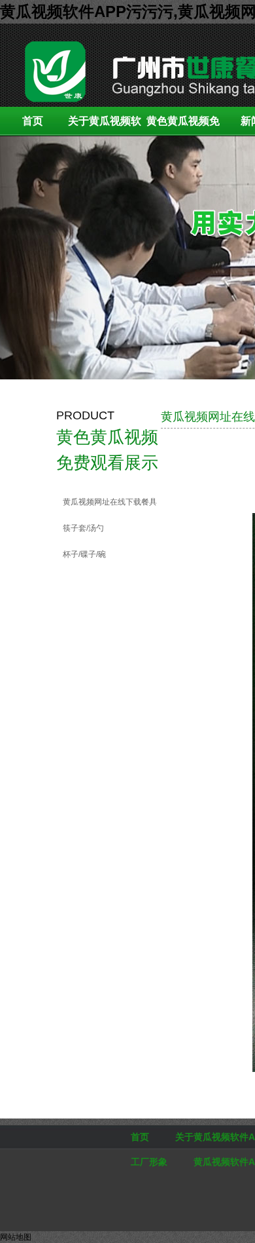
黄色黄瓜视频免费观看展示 (183, 125)
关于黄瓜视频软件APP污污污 (104, 125)
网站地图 (15, 1237)
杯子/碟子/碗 (84, 554)
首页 (32, 120)
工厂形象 (149, 1162)
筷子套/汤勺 (83, 528)
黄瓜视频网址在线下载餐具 (110, 502)
